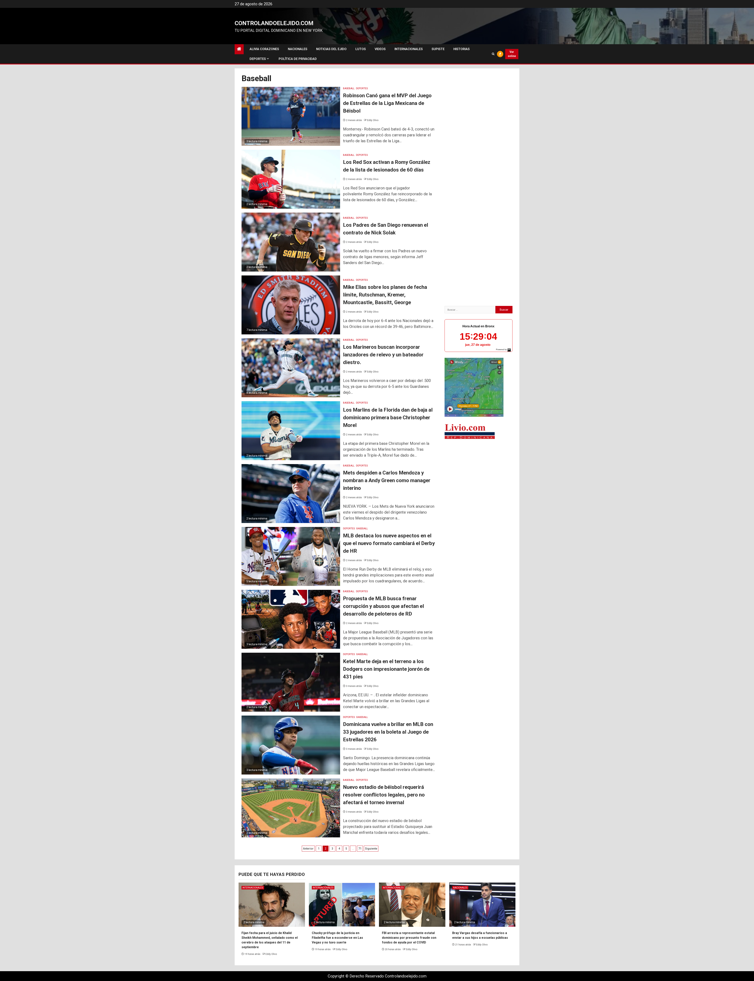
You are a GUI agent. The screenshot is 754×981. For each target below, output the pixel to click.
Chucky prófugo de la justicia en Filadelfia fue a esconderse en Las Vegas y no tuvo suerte (337, 937)
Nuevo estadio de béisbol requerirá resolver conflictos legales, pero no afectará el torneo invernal (384, 794)
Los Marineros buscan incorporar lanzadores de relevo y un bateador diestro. (383, 354)
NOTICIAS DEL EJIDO (331, 49)
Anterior (308, 848)
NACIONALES (297, 49)
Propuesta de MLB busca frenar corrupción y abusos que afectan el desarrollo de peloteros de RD (383, 606)
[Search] (493, 54)
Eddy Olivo (372, 120)
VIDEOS (380, 49)
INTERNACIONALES (408, 49)
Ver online (512, 54)
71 (359, 848)
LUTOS (360, 49)
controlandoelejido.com (274, 23)
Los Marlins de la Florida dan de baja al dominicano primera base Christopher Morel (388, 417)
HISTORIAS (461, 49)
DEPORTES (258, 59)
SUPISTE (438, 49)
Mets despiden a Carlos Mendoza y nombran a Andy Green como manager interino (386, 480)
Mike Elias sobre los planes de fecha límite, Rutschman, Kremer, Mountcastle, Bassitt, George (385, 294)
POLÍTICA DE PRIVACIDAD (298, 59)
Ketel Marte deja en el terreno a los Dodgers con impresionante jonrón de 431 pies (386, 669)
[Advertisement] (478, 473)
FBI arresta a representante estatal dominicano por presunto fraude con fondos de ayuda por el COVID (409, 937)
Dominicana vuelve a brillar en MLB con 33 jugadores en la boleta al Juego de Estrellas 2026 (388, 731)
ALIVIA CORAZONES (264, 49)
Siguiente (371, 848)
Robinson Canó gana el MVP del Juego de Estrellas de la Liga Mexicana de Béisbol (387, 103)
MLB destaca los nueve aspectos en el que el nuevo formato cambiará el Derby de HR (389, 543)
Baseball (348, 88)
